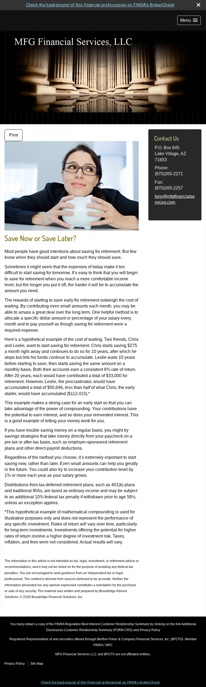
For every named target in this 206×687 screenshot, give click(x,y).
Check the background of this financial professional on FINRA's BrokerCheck (100, 5)
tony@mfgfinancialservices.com (175, 199)
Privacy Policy (14, 663)
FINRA (98, 645)
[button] (189, 20)
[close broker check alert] (198, 5)
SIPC (109, 645)
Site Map (36, 663)
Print (13, 135)
